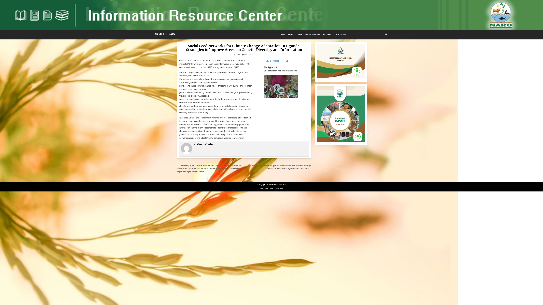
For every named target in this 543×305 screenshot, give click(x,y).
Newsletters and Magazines (309, 34)
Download (274, 61)
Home (283, 34)
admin (238, 54)
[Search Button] (386, 34)
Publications (341, 34)
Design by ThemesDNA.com (272, 189)
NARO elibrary (165, 33)
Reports (291, 34)
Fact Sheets (328, 34)
